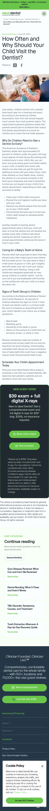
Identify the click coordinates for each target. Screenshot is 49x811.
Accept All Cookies (24, 801)
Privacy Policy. (20, 792)
